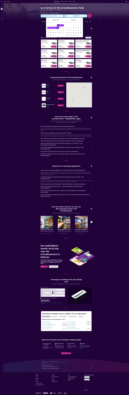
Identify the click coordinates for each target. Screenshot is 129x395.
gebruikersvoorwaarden (58, 302)
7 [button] (48, 27)
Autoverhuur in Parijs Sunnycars (47, 327)
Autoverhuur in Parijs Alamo (46, 328)
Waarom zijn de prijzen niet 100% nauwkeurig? (50, 368)
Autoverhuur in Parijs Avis (46, 321)
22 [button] (50, 32)
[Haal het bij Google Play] (87, 377)
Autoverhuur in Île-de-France (57, 4)
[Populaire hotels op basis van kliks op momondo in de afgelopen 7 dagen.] (91, 209)
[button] (2, 1)
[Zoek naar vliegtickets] (1, 5)
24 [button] (55, 32)
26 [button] (60, 32)
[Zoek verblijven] (1, 7)
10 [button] (55, 27)
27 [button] (62, 32)
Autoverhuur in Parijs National (71, 327)
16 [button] (53, 30)
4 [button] (80, 25)
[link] (54, 47)
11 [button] (80, 27)
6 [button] (68, 27)
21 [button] (48, 32)
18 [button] (80, 30)
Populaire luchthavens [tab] (63, 316)
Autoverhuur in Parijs (65, 4)
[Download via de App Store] (87, 379)
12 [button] (60, 27)
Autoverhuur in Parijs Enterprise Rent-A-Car (49, 324)
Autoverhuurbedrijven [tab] (46, 316)
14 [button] (48, 30)
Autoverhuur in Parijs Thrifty (70, 324)
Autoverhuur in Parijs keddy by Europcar (73, 328)
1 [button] (73, 25)
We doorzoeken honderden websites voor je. (50, 366)
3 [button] (55, 25)
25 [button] (80, 32)
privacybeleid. (43, 303)
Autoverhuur (42, 4)
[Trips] (1, 16)
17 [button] (55, 30)
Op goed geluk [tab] (80, 316)
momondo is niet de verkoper (47, 364)
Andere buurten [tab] (54, 316)
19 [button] (60, 30)
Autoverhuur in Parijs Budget (71, 321)
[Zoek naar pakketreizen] (1, 11)
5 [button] (60, 25)
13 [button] (62, 27)
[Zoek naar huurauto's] (1, 9)
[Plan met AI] (1, 13)
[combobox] (44, 13)
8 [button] (73, 27)
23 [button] (53, 32)
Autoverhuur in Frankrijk (48, 4)
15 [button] (50, 30)
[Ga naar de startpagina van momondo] (7, 1)
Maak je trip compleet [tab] (72, 316)
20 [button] (62, 30)
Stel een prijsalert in (83, 346)
